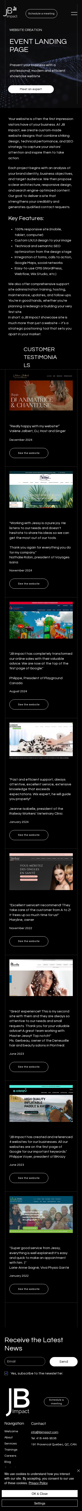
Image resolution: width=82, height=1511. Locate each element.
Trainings (10, 1449)
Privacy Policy (38, 1483)
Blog (7, 1461)
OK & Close (40, 1493)
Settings (39, 1503)
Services (10, 1443)
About (8, 1437)
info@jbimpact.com (44, 1432)
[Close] (76, 1473)
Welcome (11, 1431)
